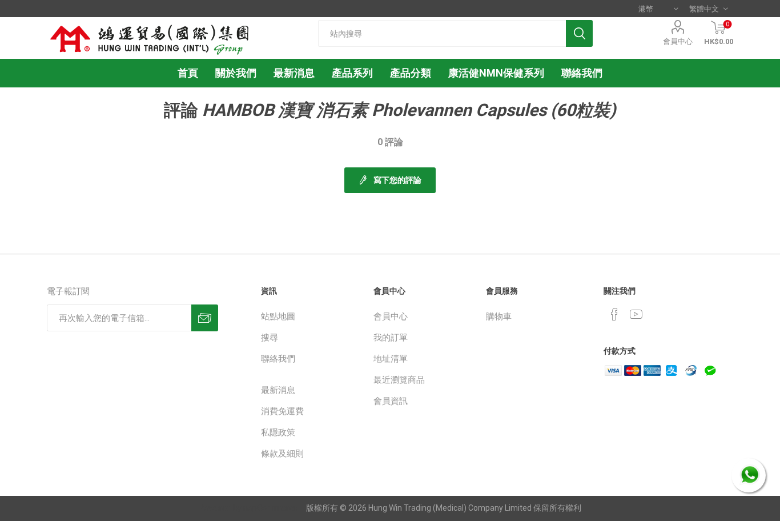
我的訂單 (390, 337)
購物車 (499, 316)
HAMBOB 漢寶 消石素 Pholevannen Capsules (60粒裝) (409, 110)
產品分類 (410, 73)
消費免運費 (282, 411)
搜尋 (269, 337)
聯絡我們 (278, 359)
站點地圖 (278, 316)
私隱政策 (278, 432)
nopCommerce (270, 507)
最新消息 (278, 390)
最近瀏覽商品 (399, 380)
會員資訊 (390, 401)
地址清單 (390, 359)
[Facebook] (614, 314)
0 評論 (390, 142)
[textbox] (442, 33)
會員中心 (678, 41)
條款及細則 (282, 453)
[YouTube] (636, 314)
